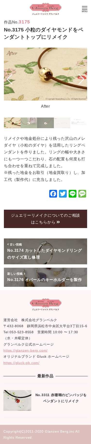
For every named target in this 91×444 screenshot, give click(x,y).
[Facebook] (53, 194)
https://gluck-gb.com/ (21, 363)
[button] (9, 79)
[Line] (72, 194)
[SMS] (82, 194)
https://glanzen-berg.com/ (25, 350)
